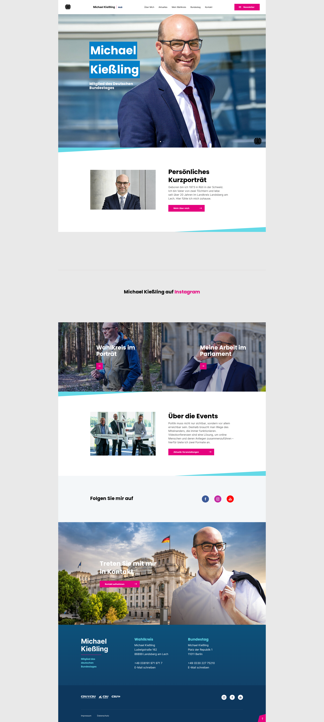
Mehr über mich (181, 208)
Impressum (86, 715)
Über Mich (149, 7)
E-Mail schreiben (145, 667)
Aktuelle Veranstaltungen (186, 452)
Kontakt (208, 7)
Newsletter (249, 7)
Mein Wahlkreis (179, 7)
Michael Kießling (107, 7)
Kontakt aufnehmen (114, 584)
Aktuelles (163, 7)
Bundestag (195, 7)
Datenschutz (103, 715)
